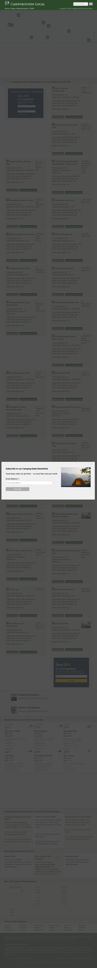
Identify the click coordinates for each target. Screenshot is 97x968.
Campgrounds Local (28, 4)
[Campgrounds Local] (7, 4)
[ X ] (91, 464)
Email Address (12, 479)
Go (91, 4)
